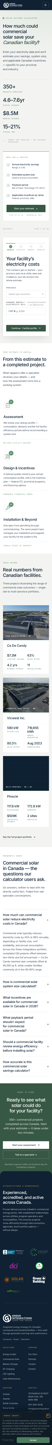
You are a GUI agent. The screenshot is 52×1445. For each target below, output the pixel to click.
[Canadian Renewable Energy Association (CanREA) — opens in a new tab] (39, 1252)
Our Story (32, 1354)
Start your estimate (24, 208)
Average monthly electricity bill (16, 303)
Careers (32, 1364)
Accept (33, 1440)
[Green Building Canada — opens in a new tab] (39, 1280)
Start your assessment (24, 1145)
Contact (32, 1369)
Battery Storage (10, 1364)
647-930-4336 (35, 1404)
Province (11, 288)
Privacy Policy (8, 1440)
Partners (32, 1359)
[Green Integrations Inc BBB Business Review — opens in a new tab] (14, 1252)
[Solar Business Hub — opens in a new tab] (13, 1280)
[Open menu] (45, 5)
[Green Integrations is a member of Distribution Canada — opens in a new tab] (14, 1266)
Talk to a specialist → (26, 1154)
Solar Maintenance (11, 1378)
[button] (48, 1415)
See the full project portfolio (17, 837)
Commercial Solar (11, 1359)
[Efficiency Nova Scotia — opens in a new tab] (14, 1291)
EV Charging (9, 1369)
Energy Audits (9, 1354)
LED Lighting (9, 1374)
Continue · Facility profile (24, 328)
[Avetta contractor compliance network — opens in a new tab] (39, 1266)
